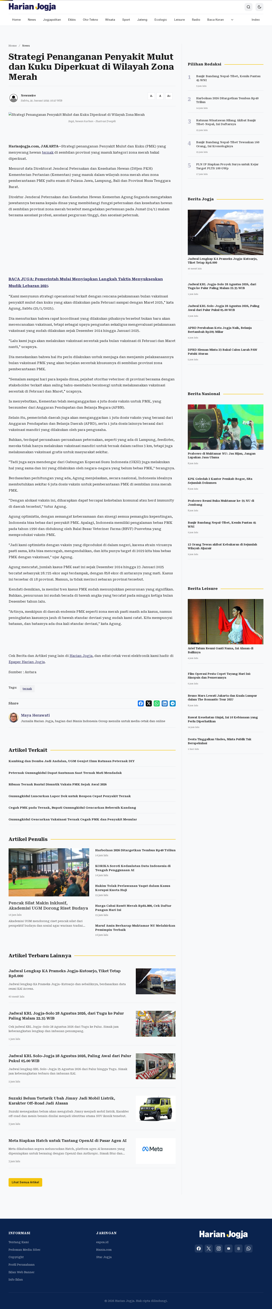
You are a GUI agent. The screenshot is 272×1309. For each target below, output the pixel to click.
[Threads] (239, 1249)
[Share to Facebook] (141, 703)
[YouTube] (229, 1249)
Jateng (142, 19)
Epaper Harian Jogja (27, 662)
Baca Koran (215, 19)
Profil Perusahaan (22, 1264)
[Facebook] (199, 1249)
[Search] (248, 7)
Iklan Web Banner (21, 1272)
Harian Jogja (81, 656)
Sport (126, 19)
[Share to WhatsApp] (157, 703)
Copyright (16, 1257)
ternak (48, 152)
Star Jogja (104, 1257)
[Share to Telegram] (173, 703)
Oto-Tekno (90, 19)
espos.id (102, 1242)
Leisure (179, 19)
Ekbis (72, 19)
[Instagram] (219, 1249)
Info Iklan (16, 1279)
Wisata (110, 19)
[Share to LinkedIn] (165, 703)
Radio (196, 19)
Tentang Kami (19, 1242)
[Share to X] (149, 703)
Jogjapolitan (52, 19)
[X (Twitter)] (209, 1249)
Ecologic (161, 19)
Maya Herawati (35, 715)
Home (16, 19)
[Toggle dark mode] (259, 7)
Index (256, 19)
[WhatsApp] (248, 1249)
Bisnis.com (104, 1249)
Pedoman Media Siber (24, 1249)
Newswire (28, 95)
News (32, 19)
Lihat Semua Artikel (25, 1182)
